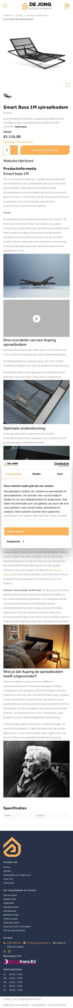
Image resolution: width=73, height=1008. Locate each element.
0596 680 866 (14, 943)
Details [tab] (36, 473)
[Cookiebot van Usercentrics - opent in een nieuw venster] (54, 464)
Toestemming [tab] (13, 473)
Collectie (7, 15)
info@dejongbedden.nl (39, 943)
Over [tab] (60, 473)
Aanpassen (13, 541)
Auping (19, 15)
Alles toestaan (15, 531)
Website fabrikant (18, 160)
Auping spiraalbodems (37, 15)
